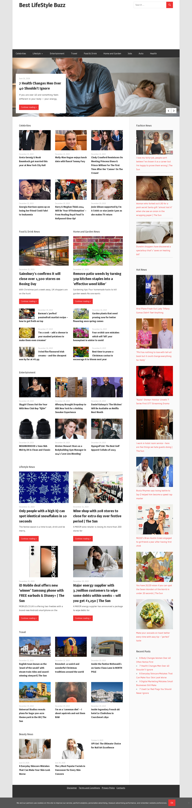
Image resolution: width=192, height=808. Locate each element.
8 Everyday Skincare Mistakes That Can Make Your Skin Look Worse (34, 770)
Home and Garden (112, 53)
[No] (188, 802)
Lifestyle (37, 53)
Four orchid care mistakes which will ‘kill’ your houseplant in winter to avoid (96, 336)
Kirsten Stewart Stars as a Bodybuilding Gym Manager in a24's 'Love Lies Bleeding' (70, 450)
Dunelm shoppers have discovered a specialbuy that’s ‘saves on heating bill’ (153, 250)
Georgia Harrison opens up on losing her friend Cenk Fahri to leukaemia (34, 210)
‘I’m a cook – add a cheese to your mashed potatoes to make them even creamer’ (43, 336)
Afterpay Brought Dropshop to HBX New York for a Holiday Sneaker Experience (70, 408)
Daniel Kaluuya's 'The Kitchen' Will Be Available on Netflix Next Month (106, 408)
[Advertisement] (96, 29)
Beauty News (26, 734)
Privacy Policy (108, 787)
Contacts (121, 787)
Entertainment (57, 53)
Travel (74, 53)
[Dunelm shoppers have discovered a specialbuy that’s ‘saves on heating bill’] (154, 242)
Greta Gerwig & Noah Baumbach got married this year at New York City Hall (33, 161)
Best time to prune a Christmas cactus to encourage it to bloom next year (93, 355)
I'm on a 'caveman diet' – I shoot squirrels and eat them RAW (70, 713)
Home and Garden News (86, 231)
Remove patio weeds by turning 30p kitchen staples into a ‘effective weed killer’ (97, 278)
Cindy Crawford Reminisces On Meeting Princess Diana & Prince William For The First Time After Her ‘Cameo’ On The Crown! (107, 165)
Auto (141, 53)
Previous (168, 110)
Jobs (130, 53)
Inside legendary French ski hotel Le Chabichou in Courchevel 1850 (105, 713)
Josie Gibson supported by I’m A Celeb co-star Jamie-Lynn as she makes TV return (106, 210)
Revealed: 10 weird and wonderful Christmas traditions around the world (69, 668)
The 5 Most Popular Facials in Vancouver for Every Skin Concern (70, 770)
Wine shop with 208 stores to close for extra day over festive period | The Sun (97, 516)
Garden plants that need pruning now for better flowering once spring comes (95, 317)
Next (173, 110)
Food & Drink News (29, 231)
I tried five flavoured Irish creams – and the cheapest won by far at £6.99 (42, 355)
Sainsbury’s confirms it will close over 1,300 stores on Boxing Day (39, 278)
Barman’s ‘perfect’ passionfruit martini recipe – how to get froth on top (43, 317)
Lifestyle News (27, 466)
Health (153, 53)
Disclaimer (72, 787)
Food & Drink (90, 53)
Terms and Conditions (89, 787)
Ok (172, 802)
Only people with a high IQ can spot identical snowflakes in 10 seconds (43, 516)
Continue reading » (29, 107)
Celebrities (21, 53)
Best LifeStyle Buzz (42, 5)
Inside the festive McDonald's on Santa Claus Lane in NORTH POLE (106, 668)
